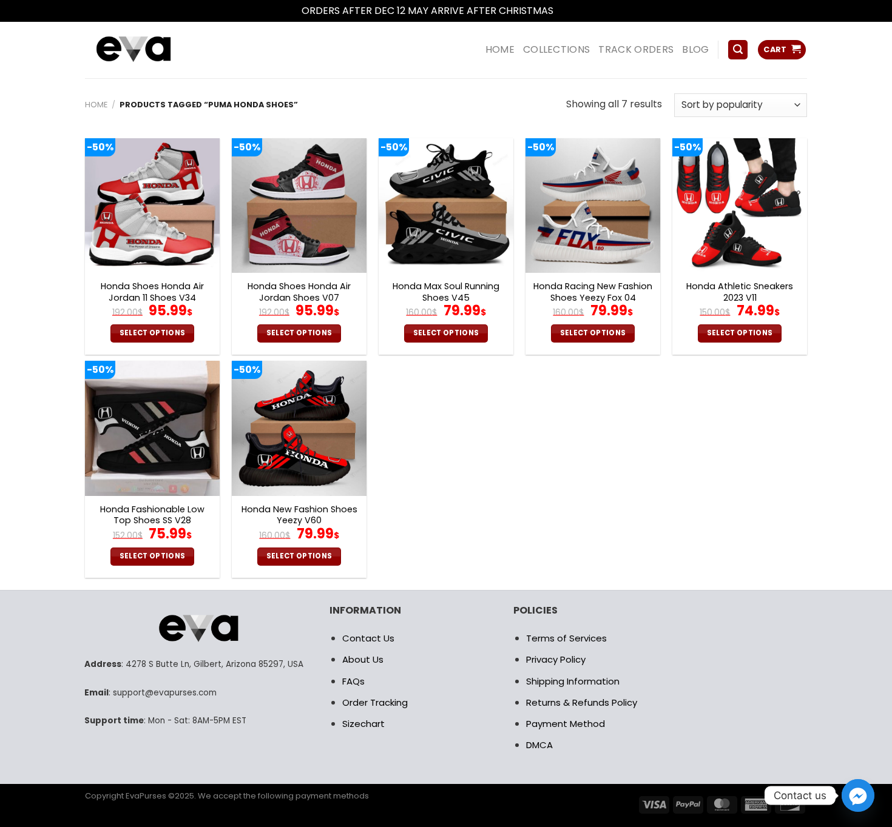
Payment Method (565, 723)
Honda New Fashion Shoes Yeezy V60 (299, 515)
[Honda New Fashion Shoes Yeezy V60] (299, 428)
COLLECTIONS (556, 49)
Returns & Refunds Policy (581, 702)
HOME (500, 49)
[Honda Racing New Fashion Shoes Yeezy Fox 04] (592, 205)
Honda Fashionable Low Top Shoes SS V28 (152, 515)
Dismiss (573, 11)
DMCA (539, 744)
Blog (695, 49)
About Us (362, 659)
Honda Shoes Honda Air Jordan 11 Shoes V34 (152, 292)
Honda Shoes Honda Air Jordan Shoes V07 (299, 292)
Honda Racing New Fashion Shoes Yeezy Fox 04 (592, 292)
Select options (153, 333)
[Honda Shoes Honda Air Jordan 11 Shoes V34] (152, 205)
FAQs (353, 681)
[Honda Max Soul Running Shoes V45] (446, 205)
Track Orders (636, 49)
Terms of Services (566, 638)
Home (96, 104)
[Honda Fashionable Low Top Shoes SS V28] (152, 428)
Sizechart (363, 723)
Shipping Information (573, 681)
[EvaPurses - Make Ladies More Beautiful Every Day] (164, 50)
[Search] (738, 50)
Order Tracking (375, 702)
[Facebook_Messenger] (858, 795)
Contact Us (368, 638)
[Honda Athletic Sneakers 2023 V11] (739, 205)
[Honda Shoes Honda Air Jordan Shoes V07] (299, 205)
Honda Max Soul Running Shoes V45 (446, 292)
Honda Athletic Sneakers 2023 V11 (739, 292)
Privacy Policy (556, 659)
